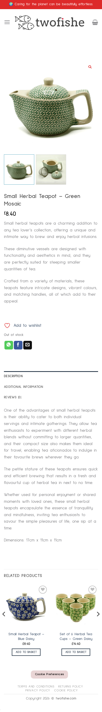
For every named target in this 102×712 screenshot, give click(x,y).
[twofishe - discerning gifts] (51, 22)
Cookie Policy (66, 690)
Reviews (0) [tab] (12, 397)
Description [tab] (13, 376)
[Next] (98, 624)
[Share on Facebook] (18, 345)
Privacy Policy (37, 690)
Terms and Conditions (36, 686)
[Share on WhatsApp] (8, 345)
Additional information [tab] (23, 387)
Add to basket (26, 652)
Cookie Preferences (49, 674)
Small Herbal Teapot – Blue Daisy (26, 636)
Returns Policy (70, 686)
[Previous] (4, 624)
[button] (7, 22)
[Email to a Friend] (27, 345)
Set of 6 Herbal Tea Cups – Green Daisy (76, 636)
